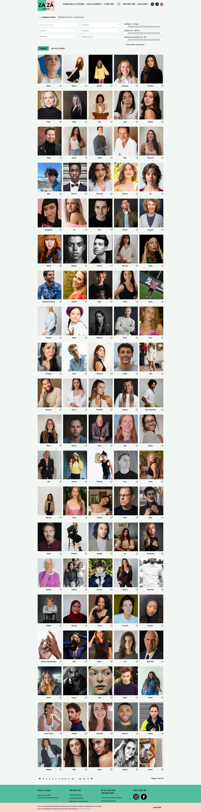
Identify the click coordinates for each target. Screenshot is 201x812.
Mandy (99, 518)
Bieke (48, 86)
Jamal (99, 158)
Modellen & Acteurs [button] (73, 4)
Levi (99, 230)
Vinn (125, 482)
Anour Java (48, 733)
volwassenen (79, 17)
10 (73, 779)
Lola (125, 446)
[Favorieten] (118, 4)
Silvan (125, 697)
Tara (150, 338)
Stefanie (99, 338)
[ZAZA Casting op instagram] (136, 797)
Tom (125, 158)
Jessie (48, 697)
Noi (99, 122)
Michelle (99, 410)
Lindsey (49, 374)
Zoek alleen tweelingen (135, 44)
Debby (48, 589)
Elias (150, 518)
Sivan (99, 769)
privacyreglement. (84, 809)
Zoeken (43, 48)
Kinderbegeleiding (76, 798)
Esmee (99, 86)
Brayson (49, 410)
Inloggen (142, 4)
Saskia (48, 266)
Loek (74, 374)
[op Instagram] (152, 4)
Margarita (48, 230)
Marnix (99, 589)
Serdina (150, 86)
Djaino (74, 589)
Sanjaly (99, 553)
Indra (150, 482)
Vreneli (125, 626)
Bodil (74, 338)
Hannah (125, 266)
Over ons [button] (109, 4)
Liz (74, 230)
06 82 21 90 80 (43, 800)
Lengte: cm (132, 30)
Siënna (125, 194)
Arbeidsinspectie (76, 795)
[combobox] (100, 36)
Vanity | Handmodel (48, 661)
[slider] (126, 26)
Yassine (74, 266)
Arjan (49, 553)
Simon (124, 230)
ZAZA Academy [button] (94, 4)
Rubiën (150, 626)
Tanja (150, 266)
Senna (74, 482)
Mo (48, 482)
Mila (74, 769)
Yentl (74, 518)
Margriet (125, 86)
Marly (150, 733)
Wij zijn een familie (108, 801)
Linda (74, 122)
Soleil (150, 697)
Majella (48, 769)
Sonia (74, 158)
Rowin (74, 446)
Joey (49, 158)
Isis (150, 194)
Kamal (74, 733)
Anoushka (150, 553)
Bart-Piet (150, 661)
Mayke (74, 302)
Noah (125, 374)
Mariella (99, 733)
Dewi (100, 661)
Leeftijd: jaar (131, 24)
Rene (125, 338)
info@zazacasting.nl (45, 803)
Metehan (150, 589)
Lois (99, 697)
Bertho (74, 194)
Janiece (49, 518)
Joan (49, 122)
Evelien (125, 769)
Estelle (125, 410)
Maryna (99, 374)
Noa (99, 302)
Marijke (74, 553)
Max (48, 194)
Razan (74, 86)
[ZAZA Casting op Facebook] (157, 4)
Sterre (74, 410)
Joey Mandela (150, 410)
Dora (49, 446)
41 (84, 779)
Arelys (150, 446)
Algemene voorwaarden (79, 801)
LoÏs (150, 374)
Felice (150, 769)
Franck (99, 266)
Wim (125, 518)
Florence (99, 194)
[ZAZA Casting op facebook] (144, 797)
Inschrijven (129, 4)
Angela (150, 230)
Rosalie (48, 338)
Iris (125, 553)
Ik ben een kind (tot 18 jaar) (111, 797)
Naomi (125, 589)
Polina (150, 122)
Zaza (125, 122)
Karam (74, 697)
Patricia (99, 482)
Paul (99, 446)
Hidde (48, 626)
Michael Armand (48, 302)
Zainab (74, 626)
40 (80, 779)
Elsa (74, 661)
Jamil (150, 302)
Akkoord (157, 807)
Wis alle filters (58, 48)
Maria (125, 302)
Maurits (125, 733)
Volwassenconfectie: (135, 37)
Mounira (150, 158)
